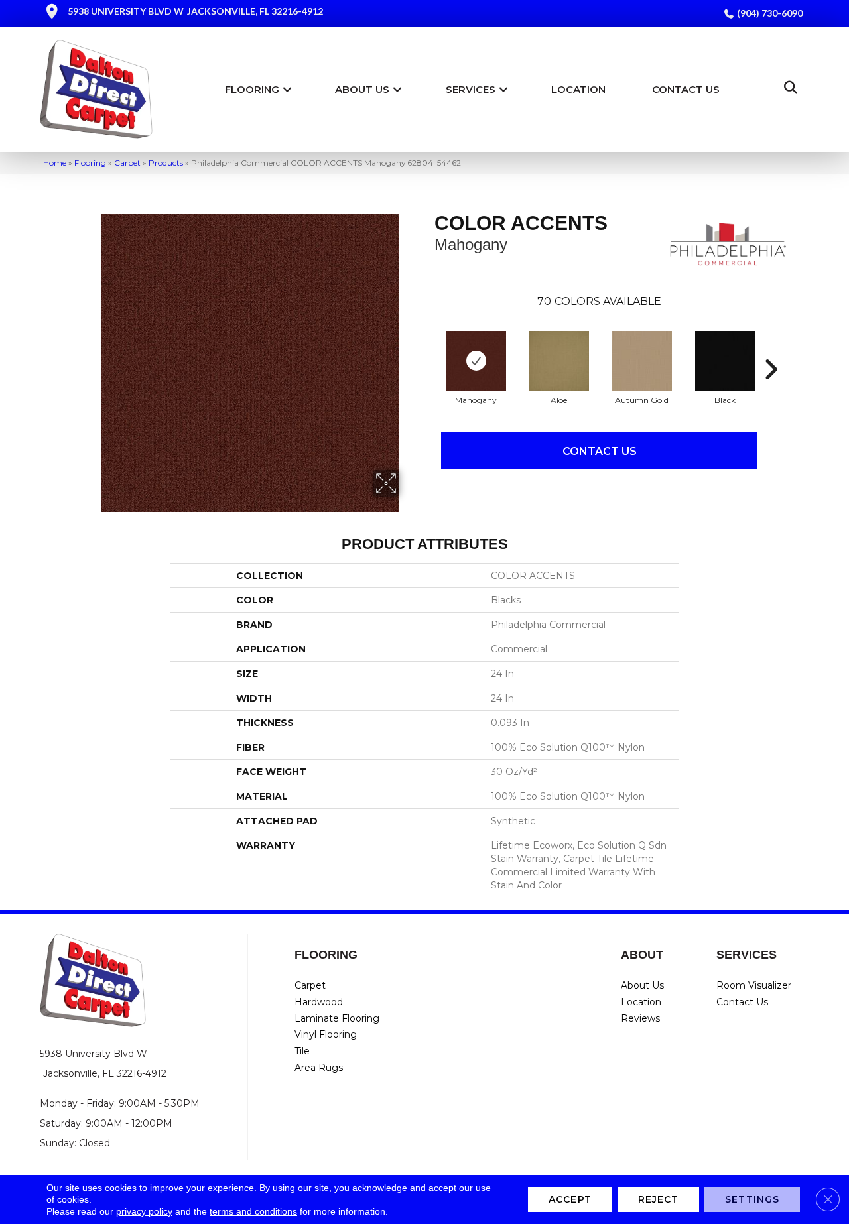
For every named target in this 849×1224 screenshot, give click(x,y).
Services (470, 89)
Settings (752, 1199)
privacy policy (144, 1211)
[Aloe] (559, 361)
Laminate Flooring (336, 1018)
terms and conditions (253, 1211)
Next (771, 349)
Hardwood (318, 1002)
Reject (658, 1199)
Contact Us (686, 89)
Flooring (252, 89)
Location (578, 89)
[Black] (725, 361)
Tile (302, 1051)
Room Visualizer (753, 985)
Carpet (127, 163)
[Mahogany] (476, 361)
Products (166, 163)
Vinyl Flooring (325, 1034)
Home (54, 163)
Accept (570, 1199)
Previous (428, 349)
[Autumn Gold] (642, 361)
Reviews (640, 1018)
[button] (287, 89)
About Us (362, 89)
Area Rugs (318, 1067)
